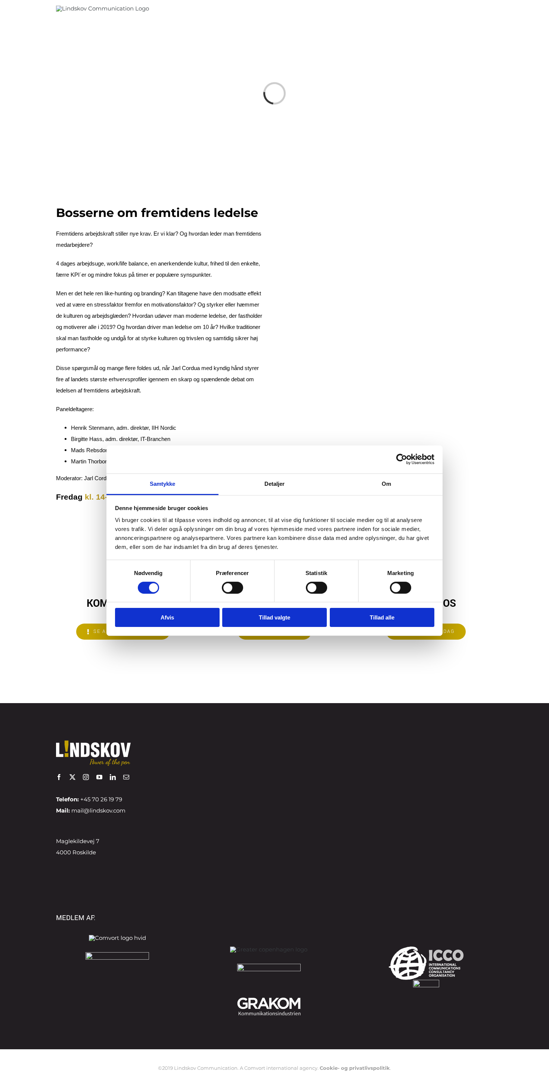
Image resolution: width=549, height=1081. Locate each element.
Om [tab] (386, 483)
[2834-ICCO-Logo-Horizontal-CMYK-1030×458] (426, 949)
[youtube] (99, 777)
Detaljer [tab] (274, 483)
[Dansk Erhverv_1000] (117, 955)
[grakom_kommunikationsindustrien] (269, 998)
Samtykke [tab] (163, 483)
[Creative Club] (426, 982)
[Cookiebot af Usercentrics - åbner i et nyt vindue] (401, 459)
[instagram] (86, 777)
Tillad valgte (274, 617)
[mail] (126, 777)
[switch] (232, 588)
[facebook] (59, 777)
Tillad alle (382, 617)
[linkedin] (113, 777)
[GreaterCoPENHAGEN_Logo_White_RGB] (268, 949)
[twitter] (72, 777)
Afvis (167, 617)
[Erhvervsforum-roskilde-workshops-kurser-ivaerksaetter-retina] (269, 966)
